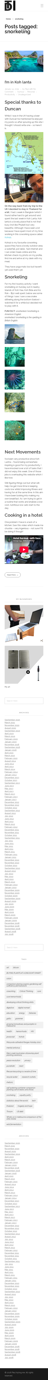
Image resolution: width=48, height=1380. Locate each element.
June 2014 (9, 764)
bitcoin (16, 967)
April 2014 (9, 767)
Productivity (10, 94)
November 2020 (12, 725)
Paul (27, 89)
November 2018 (12, 745)
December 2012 (12, 802)
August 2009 (10, 901)
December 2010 (12, 860)
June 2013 (9, 786)
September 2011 (12, 838)
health (9, 1031)
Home (8, 19)
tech (34, 1101)
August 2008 (10, 931)
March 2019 (10, 736)
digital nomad (24, 1008)
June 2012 (9, 819)
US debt (20, 1111)
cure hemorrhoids (14, 997)
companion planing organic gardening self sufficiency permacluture (24, 985)
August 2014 (10, 761)
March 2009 (10, 915)
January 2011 (10, 857)
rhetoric (10, 1082)
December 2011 (12, 830)
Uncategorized (24, 94)
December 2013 (12, 778)
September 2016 (12, 747)
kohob (21, 1037)
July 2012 (9, 816)
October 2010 (11, 865)
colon (9, 978)
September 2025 (12, 720)
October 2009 (11, 896)
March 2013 (10, 794)
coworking (11, 991)
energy (22, 1013)
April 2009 (9, 912)
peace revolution (13, 1060)
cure (39, 991)
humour (20, 92)
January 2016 (11, 750)
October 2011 (11, 835)
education (11, 1013)
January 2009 (11, 920)
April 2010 (9, 879)
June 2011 (9, 844)
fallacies (32, 1013)
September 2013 (12, 783)
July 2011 (9, 841)
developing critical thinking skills (20, 1002)
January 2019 (11, 742)
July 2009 (9, 904)
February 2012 (11, 827)
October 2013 (11, 780)
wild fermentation (14, 1124)
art (8, 967)
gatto (9, 1019)
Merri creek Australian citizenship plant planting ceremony (23, 1054)
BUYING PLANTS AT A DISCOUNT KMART (24, 973)
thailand (10, 1106)
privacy (28, 1060)
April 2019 (9, 734)
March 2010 (10, 882)
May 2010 (9, 876)
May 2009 (9, 909)
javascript (11, 1037)
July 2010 (9, 874)
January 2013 (10, 800)
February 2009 (11, 918)
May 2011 (9, 846)
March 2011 (10, 852)
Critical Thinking (26, 991)
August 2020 (10, 728)
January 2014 (11, 775)
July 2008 (9, 934)
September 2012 (12, 811)
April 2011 (9, 849)
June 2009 (9, 907)
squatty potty (25, 1095)
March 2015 (10, 756)
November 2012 (12, 805)
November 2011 (12, 833)
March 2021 (10, 723)
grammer (19, 1019)
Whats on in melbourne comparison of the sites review (24, 1118)
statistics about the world (17, 1101)
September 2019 (12, 731)
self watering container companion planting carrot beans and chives (21, 1089)
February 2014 (11, 772)
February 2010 (11, 885)
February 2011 (11, 855)
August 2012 (10, 813)
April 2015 (9, 753)
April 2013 (9, 791)
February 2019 (11, 739)
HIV (32, 1031)
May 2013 (9, 789)
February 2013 (11, 797)
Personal (31, 92)
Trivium (10, 1111)
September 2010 (12, 868)
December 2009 (12, 890)
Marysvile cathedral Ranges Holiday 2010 (24, 1042)
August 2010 (10, 871)
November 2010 (12, 863)
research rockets (29, 1077)
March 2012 (10, 824)
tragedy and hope (25, 1106)
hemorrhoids (21, 1031)
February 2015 (11, 758)
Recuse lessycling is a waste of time (21, 1071)
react (21, 1066)
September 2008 (12, 929)
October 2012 (11, 808)
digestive (10, 1008)
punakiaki (11, 1066)
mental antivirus (13, 1048)
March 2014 (10, 769)
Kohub (8, 237)
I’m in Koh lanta (18, 82)
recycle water (12, 1077)
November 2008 (12, 926)
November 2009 (12, 893)
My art (7, 687)
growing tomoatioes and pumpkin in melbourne (21, 1025)
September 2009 (12, 898)
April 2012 (9, 822)
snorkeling (11, 1095)
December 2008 (12, 923)
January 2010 (11, 887)
